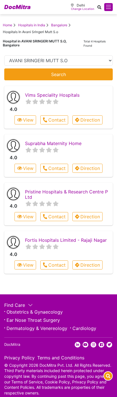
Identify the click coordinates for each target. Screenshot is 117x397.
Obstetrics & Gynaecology (35, 312)
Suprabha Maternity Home (53, 143)
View (28, 120)
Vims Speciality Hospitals (52, 95)
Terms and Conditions (60, 358)
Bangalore (59, 25)
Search (58, 74)
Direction (90, 120)
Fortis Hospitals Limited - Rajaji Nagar (66, 240)
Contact (57, 120)
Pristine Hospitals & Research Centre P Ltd (66, 194)
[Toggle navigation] (108, 7)
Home (7, 25)
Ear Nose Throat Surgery (33, 320)
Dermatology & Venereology (37, 328)
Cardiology (84, 328)
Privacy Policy (19, 358)
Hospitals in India (31, 25)
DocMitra (17, 7)
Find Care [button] (15, 305)
